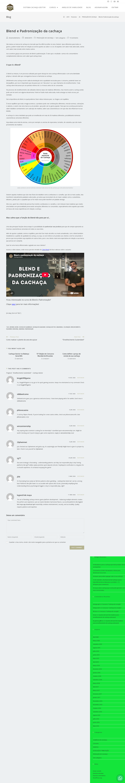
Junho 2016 (96, 722)
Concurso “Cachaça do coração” (111, 604)
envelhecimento (75, 327)
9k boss (95, 611)
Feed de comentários (99, 775)
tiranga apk (96, 604)
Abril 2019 (96, 662)
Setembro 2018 (97, 680)
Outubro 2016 (97, 708)
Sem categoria (60, 38)
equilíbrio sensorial (12, 329)
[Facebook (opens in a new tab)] (108, 1)
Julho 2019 (96, 651)
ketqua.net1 (96, 608)
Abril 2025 (96, 637)
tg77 (19, 458)
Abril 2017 (96, 687)
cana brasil (59, 327)
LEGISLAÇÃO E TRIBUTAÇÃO (101, 750)
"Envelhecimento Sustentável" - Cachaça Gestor (28, 373)
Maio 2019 (96, 658)
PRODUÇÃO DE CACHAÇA (45, 38)
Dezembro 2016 (97, 701)
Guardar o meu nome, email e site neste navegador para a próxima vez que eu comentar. (37, 542)
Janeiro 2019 (96, 673)
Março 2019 (96, 665)
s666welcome (23, 394)
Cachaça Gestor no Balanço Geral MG (19, 355)
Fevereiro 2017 (97, 694)
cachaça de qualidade (39, 327)
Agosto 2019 (96, 648)
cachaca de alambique (25, 327)
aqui (14, 304)
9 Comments (74, 38)
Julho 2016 (96, 719)
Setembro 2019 (97, 644)
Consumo (96, 743)
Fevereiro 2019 (97, 669)
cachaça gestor (51, 327)
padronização (29, 329)
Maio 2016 (96, 726)
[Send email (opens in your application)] (117, 1)
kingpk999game (23, 378)
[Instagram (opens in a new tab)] (111, 1)
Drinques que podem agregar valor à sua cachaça (108, 576)
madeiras (21, 329)
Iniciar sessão (97, 771)
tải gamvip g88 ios (98, 621)
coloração (66, 327)
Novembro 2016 (97, 704)
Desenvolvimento (14, 38)
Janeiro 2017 (96, 697)
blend (16, 327)
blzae (94, 615)
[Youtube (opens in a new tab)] (114, 1)
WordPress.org (97, 778)
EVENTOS (95, 747)
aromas (12, 327)
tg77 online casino (32, 465)
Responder (80, 377)
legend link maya (24, 495)
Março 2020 (96, 640)
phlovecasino (22, 410)
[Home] (64, 17)
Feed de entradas (98, 773)
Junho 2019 (96, 655)
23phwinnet (22, 442)
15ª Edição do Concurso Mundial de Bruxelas (45, 355)
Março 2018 (96, 683)
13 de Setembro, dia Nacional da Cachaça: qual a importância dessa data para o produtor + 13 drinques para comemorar (107, 582)
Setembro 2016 (97, 712)
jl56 (18, 477)
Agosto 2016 (96, 715)
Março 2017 (96, 690)
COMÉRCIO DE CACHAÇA (100, 740)
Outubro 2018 (97, 676)
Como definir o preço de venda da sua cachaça (71, 355)
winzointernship (24, 426)
